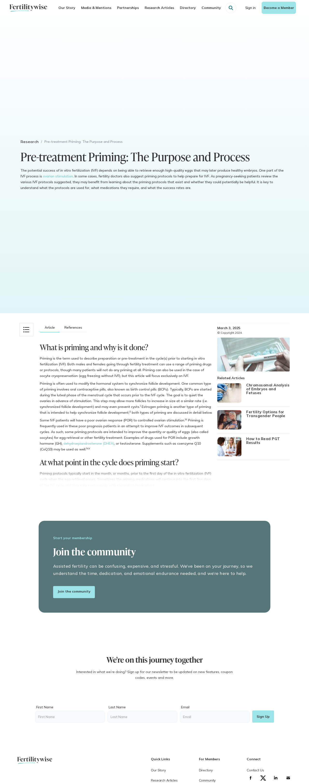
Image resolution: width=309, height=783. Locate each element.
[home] (28, 8)
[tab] (50, 327)
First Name (44, 707)
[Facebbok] (250, 778)
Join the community (74, 591)
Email (185, 707)
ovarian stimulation (58, 176)
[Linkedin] (276, 778)
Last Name (117, 707)
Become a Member (279, 8)
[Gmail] (288, 778)
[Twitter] (263, 778)
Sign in (250, 8)
